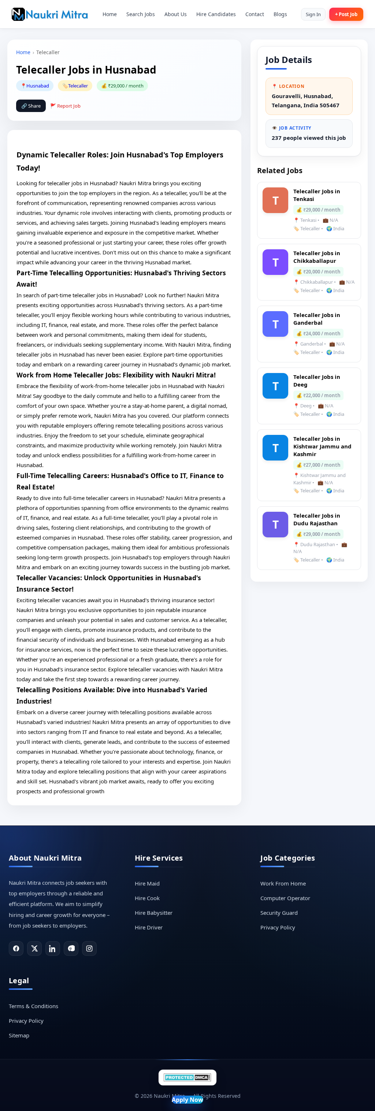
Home (110, 14)
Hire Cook (147, 898)
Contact (254, 14)
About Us (175, 14)
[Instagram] (89, 948)
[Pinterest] (71, 948)
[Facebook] (16, 948)
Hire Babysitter (153, 912)
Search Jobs (140, 14)
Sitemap (19, 1035)
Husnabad (37, 85)
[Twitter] (34, 948)
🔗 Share (31, 105)
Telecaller (78, 85)
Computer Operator (285, 898)
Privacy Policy (277, 927)
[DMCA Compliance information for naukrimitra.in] (187, 1077)
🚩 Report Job (65, 105)
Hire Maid (147, 883)
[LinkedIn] (52, 948)
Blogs (280, 14)
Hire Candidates (216, 14)
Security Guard (279, 912)
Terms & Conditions (33, 1006)
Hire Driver (149, 927)
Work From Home (283, 883)
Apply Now (187, 1100)
